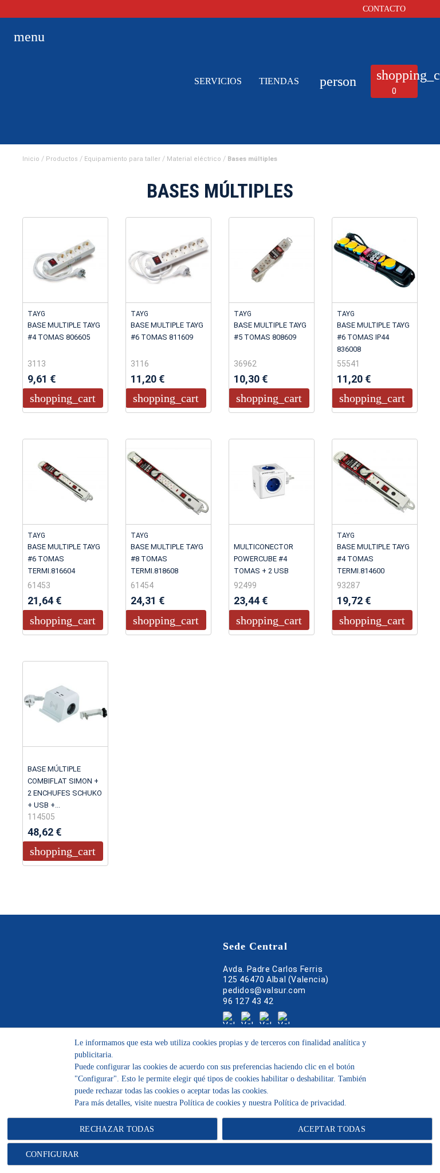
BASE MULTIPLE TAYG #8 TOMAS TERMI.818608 (167, 558)
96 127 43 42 (248, 1001)
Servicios (218, 81)
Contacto (385, 9)
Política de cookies (209, 1103)
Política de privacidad (309, 1103)
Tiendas (279, 81)
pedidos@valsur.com (264, 990)
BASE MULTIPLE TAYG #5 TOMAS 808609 (270, 331)
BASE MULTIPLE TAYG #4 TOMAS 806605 (64, 331)
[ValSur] (92, 92)
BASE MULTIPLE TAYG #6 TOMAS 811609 (167, 331)
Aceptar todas (332, 1129)
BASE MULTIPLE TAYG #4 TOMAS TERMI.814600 (373, 558)
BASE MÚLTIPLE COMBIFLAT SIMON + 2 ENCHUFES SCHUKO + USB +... (65, 787)
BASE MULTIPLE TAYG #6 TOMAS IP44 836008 (373, 337)
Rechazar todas (117, 1129)
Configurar (50, 1154)
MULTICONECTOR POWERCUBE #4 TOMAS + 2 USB (263, 558)
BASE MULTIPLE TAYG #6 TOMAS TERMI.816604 (64, 558)
